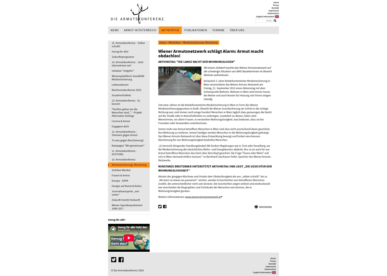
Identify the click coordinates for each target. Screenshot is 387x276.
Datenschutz (273, 13)
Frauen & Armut (121, 175)
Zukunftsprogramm (123, 57)
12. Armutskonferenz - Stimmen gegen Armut (124, 133)
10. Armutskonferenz (123, 159)
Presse (276, 5)
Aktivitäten (170, 30)
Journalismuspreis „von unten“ (125, 193)
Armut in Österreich (140, 30)
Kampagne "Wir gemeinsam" (128, 145)
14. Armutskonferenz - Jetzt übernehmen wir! (127, 63)
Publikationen (195, 30)
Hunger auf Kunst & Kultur (127, 186)
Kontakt (275, 8)
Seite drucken (265, 206)
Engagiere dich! (120, 126)
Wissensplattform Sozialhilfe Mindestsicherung (128, 77)
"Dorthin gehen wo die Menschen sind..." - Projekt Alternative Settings (127, 113)
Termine (218, 30)
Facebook (164, 206)
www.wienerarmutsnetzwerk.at (203, 197)
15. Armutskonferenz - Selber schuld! (128, 44)
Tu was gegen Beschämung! (128, 140)
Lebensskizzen (120, 85)
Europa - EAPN (120, 181)
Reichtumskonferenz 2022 (126, 90)
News (115, 30)
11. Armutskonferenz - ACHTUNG (124, 152)
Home (276, 2)
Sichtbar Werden (121, 170)
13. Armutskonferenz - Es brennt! (126, 102)
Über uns (237, 30)
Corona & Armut (121, 121)
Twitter (160, 206)
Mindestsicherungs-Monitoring (129, 165)
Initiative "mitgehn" (123, 71)
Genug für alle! (120, 51)
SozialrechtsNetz (121, 95)
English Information (265, 16)
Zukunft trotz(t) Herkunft (126, 200)
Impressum (274, 10)
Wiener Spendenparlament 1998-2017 (127, 207)
